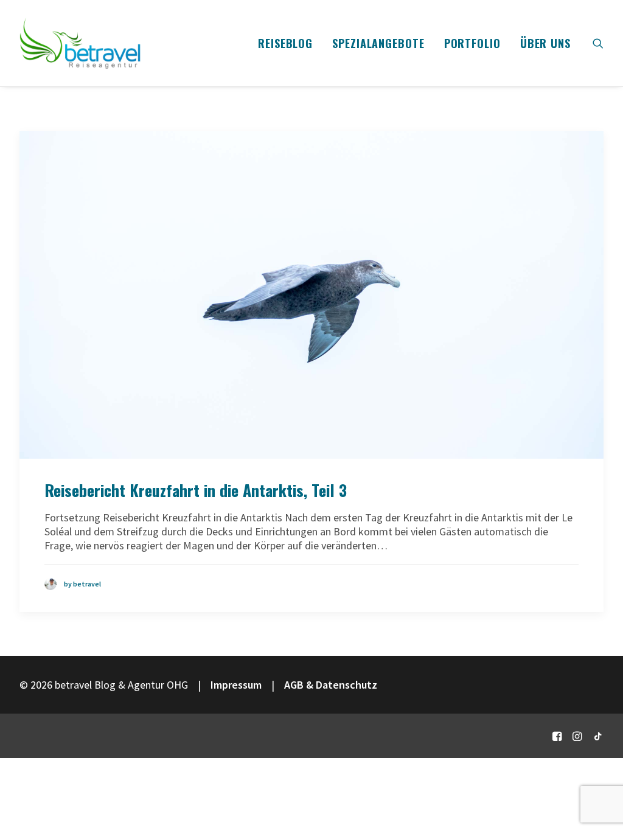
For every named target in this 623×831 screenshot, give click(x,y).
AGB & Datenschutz (330, 685)
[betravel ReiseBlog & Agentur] (80, 43)
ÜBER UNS (545, 43)
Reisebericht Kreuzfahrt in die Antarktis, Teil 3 (195, 490)
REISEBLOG (285, 43)
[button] (598, 43)
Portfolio (472, 43)
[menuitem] (285, 43)
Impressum (236, 685)
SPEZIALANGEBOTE (378, 43)
